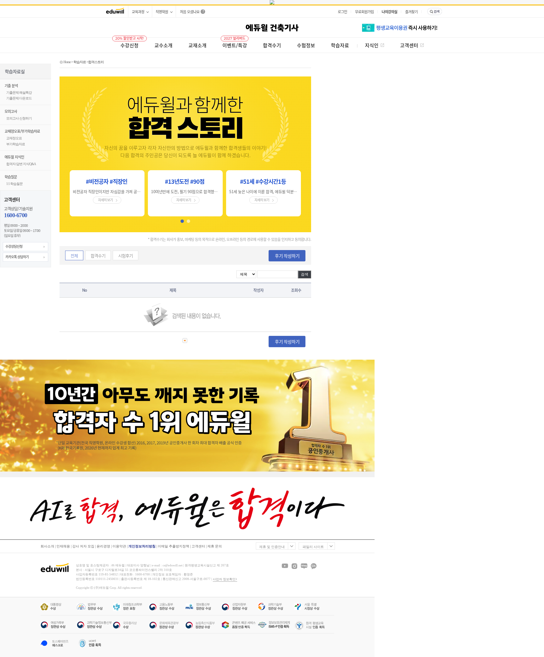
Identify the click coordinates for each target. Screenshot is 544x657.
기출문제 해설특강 (19, 93)
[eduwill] (115, 11)
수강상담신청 (13, 246)
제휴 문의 (214, 546)
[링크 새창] (272, 2)
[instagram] (294, 566)
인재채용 (63, 546)
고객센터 (198, 546)
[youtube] (284, 566)
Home (67, 62)
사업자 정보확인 (224, 579)
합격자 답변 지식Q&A (21, 164)
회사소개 (47, 546)
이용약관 (119, 546)
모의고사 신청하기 (19, 118)
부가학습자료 (15, 144)
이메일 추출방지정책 (173, 546)
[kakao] (313, 566)
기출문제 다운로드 (19, 98)
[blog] (304, 566)
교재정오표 (14, 138)
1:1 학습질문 (14, 184)
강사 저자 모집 (83, 546)
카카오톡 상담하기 (17, 256)
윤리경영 (103, 546)
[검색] (434, 11)
